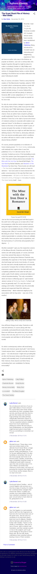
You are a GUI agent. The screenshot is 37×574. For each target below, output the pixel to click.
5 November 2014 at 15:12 (17, 540)
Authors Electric (18, 3)
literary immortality (8, 387)
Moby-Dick (20, 387)
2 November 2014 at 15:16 (17, 436)
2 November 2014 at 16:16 (17, 476)
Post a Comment (9, 545)
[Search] (34, 4)
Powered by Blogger (19, 562)
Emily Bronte (20, 383)
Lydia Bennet (13, 403)
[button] (34, 14)
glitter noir (12, 441)
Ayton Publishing (7, 379)
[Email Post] (3, 375)
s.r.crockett (6, 391)
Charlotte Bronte (7, 383)
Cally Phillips (20, 379)
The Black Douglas (18, 391)
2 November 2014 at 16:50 (17, 502)
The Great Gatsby (8, 395)
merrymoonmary (23, 566)
